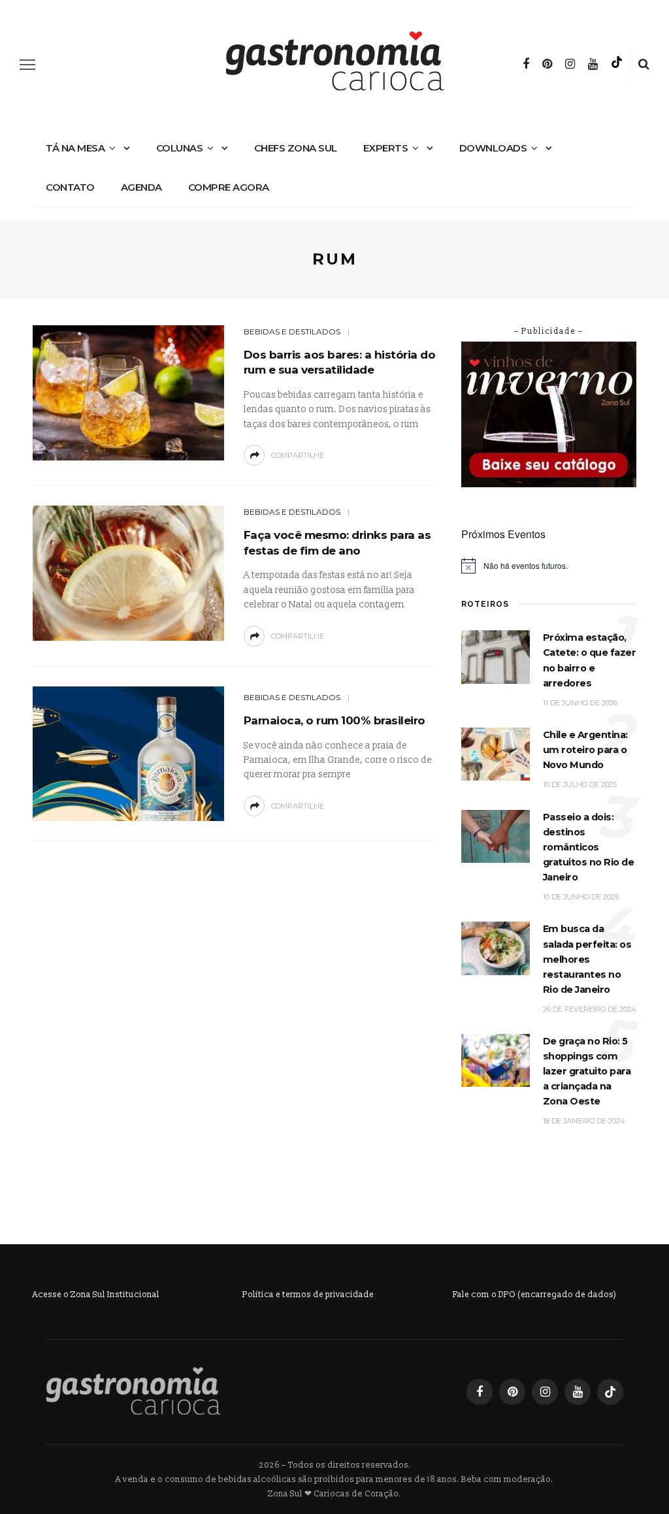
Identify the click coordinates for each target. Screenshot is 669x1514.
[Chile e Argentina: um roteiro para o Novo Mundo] (495, 753)
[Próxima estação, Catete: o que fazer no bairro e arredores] (495, 657)
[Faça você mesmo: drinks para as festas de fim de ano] (126, 572)
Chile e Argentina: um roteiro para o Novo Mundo (585, 750)
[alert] (548, 565)
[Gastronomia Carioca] (133, 1391)
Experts (385, 148)
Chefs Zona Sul (295, 148)
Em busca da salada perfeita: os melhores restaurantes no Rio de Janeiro (587, 959)
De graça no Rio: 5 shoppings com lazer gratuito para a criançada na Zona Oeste (587, 1071)
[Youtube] (592, 64)
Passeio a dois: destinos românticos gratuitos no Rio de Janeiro (588, 847)
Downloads (493, 148)
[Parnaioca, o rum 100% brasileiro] (126, 753)
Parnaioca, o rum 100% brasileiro (334, 720)
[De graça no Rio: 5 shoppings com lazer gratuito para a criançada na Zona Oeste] (495, 1060)
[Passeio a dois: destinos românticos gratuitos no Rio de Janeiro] (495, 836)
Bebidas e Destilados (292, 331)
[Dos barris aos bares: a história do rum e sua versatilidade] (126, 392)
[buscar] (644, 64)
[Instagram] (570, 64)
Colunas (179, 148)
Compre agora (228, 187)
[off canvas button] (27, 64)
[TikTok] (616, 64)
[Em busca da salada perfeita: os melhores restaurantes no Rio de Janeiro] (495, 948)
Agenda (141, 187)
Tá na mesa (75, 148)
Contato (70, 187)
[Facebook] (526, 64)
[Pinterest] (547, 64)
